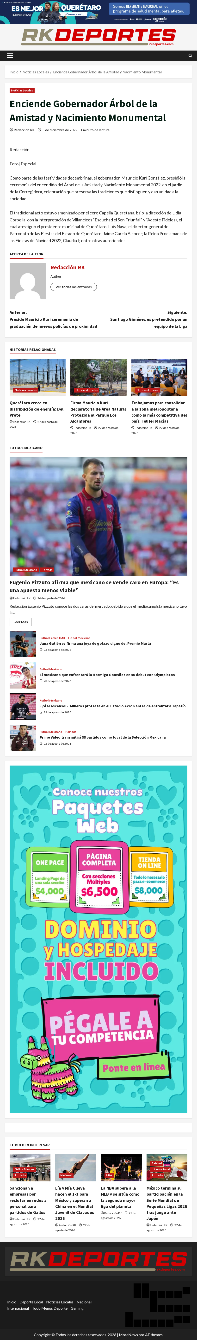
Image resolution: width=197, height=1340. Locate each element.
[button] (10, 56)
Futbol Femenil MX (53, 638)
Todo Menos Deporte (50, 1308)
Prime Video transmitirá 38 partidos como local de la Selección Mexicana (23, 738)
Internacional (161, 1169)
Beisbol (157, 1163)
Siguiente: (148, 319)
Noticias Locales (22, 90)
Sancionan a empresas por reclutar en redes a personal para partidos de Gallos (28, 1200)
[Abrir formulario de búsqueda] (190, 55)
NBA (109, 1175)
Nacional (66, 1175)
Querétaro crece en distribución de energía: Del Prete (36, 409)
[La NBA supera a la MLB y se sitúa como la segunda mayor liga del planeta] (121, 1167)
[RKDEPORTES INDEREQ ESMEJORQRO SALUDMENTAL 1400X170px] (98, 11)
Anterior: (53, 319)
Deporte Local (31, 1302)
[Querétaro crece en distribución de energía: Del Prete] (38, 377)
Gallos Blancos (24, 1169)
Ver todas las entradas (73, 286)
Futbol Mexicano (26, 570)
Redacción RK (24, 130)
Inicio (11, 1302)
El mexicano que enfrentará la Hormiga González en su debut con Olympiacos (23, 675)
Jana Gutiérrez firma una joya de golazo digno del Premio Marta (23, 644)
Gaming (77, 1308)
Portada (47, 570)
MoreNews (128, 1334)
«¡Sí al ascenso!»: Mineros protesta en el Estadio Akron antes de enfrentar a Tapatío (23, 706)
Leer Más (22, 622)
